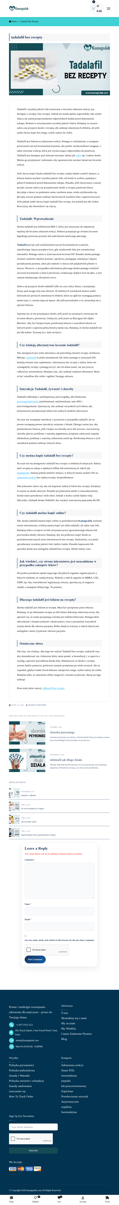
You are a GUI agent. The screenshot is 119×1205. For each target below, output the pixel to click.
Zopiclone (67, 1091)
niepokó (66, 1080)
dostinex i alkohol (28, 795)
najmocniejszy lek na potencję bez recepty (38, 835)
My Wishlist (68, 1028)
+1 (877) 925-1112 (24, 1025)
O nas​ (64, 1012)
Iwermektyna (69, 1075)
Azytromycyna (70, 1101)
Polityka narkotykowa (22, 1070)
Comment (30, 860)
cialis (78, 155)
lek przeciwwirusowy (73, 1086)
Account (82, 1202)
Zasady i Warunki (19, 1075)
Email (28, 919)
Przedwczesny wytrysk (74, 1096)
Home (14, 21)
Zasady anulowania (20, 1086)
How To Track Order (21, 1096)
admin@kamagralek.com (27, 1040)
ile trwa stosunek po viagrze (32, 808)
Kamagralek (23, 473)
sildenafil (31, 357)
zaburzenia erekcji (26, 477)
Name (28, 904)
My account (68, 1023)
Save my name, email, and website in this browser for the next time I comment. (59, 940)
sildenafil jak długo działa (66, 760)
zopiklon (66, 1106)
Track (107, 1202)
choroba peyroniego (62, 732)
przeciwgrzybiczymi (27, 401)
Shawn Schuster (37, 705)
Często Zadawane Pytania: (76, 1033)
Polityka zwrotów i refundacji (26, 1080)
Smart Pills (67, 1070)
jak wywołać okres (28, 822)
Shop (11, 1202)
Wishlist (35, 1199)
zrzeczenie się (17, 1091)
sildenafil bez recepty (54, 688)
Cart (59, 1199)
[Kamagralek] (18, 8)
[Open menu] (108, 8)
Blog (64, 1038)
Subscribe (33, 1150)
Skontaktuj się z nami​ (74, 1018)
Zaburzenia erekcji (72, 1065)
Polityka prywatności (21, 1065)
